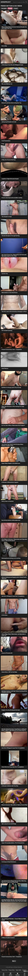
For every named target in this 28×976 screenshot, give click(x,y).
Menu (25, 971)
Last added (3, 8)
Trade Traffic (18, 970)
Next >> (14, 961)
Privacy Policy (11, 970)
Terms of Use (5, 970)
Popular (10, 8)
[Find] (26, 2)
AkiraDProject (6, 2)
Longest (16, 8)
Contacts (24, 970)
